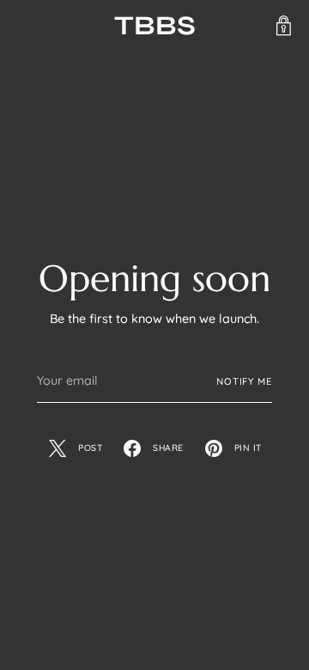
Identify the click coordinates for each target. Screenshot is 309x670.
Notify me (244, 381)
